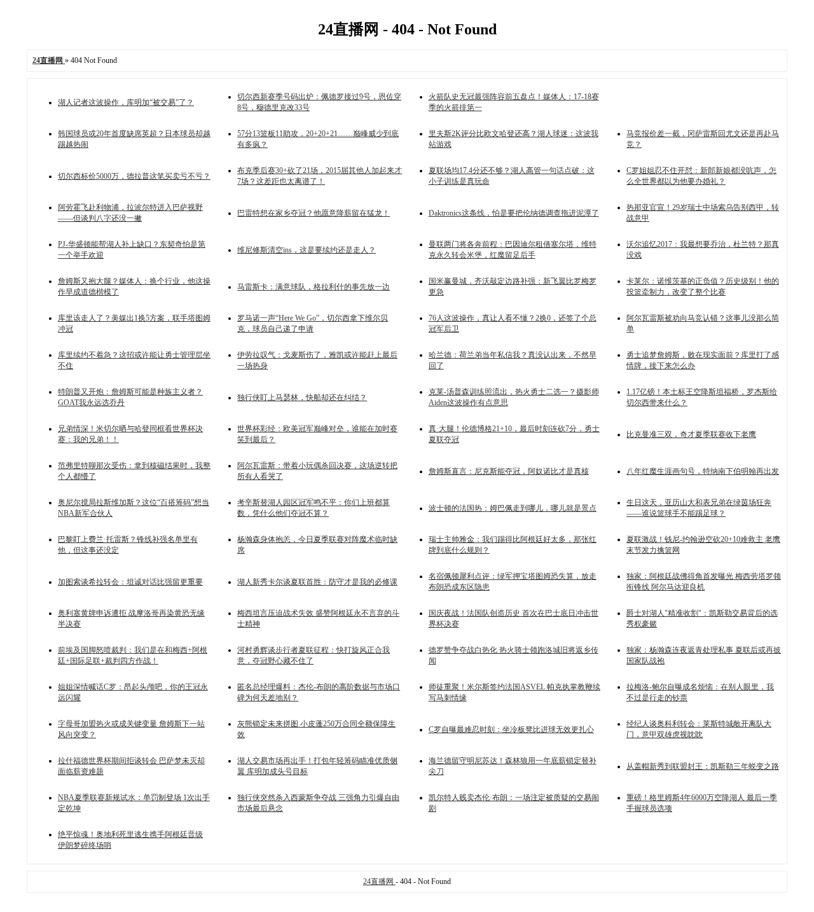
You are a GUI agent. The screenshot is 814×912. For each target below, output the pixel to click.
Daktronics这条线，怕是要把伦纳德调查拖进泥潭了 (514, 213)
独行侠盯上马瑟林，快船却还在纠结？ (302, 397)
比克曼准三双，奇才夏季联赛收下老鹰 (691, 434)
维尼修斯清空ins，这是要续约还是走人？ (306, 249)
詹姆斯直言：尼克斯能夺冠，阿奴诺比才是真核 (509, 471)
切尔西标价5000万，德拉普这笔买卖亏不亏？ (134, 176)
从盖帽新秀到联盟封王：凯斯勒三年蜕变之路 (702, 766)
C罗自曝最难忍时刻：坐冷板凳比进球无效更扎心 (511, 729)
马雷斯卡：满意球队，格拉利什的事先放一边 (313, 286)
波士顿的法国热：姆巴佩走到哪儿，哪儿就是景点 (513, 508)
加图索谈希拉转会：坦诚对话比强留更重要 (130, 581)
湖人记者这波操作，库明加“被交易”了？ (126, 102)
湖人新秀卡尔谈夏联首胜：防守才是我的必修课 (317, 581)
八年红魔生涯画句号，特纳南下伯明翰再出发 (702, 471)
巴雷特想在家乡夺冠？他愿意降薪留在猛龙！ (313, 213)
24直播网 (379, 881)
